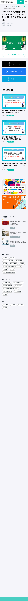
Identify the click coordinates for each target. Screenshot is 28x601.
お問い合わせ (20, 3)
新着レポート (20, 6)
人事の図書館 (12, 6)
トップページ (4, 6)
